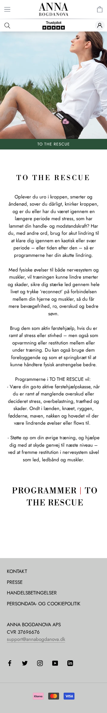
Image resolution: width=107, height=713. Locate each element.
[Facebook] (10, 663)
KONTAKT (17, 571)
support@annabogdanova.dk (36, 639)
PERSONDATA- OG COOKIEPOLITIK (43, 603)
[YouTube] (55, 663)
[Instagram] (40, 663)
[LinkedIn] (70, 663)
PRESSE (15, 582)
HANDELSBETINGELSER (32, 592)
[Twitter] (25, 663)
